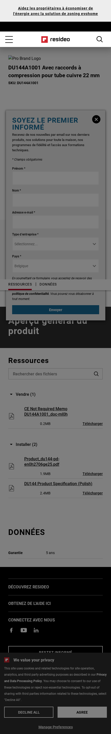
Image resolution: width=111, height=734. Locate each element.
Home (55, 39)
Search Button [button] (100, 39)
